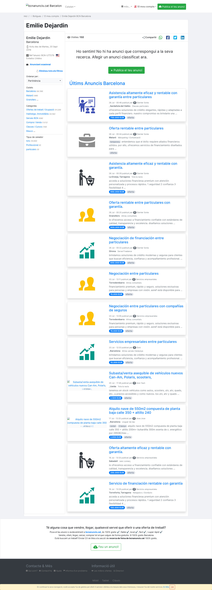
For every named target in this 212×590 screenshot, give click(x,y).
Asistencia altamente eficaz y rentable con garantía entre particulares (143, 95)
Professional (33, 145)
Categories (31, 106)
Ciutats (29, 87)
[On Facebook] (168, 37)
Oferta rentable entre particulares (136, 128)
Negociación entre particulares (133, 273)
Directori (119, 570)
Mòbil (95, 580)
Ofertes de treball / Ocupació (43, 109)
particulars (32, 149)
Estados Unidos (34, 58)
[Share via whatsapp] (160, 37)
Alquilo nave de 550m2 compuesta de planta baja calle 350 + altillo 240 (144, 411)
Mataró (32, 95)
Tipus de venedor (34, 137)
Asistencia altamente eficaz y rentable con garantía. (143, 166)
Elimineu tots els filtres (51, 71)
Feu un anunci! (108, 547)
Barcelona (34, 91)
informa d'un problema (76, 570)
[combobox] (44, 81)
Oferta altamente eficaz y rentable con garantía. (140, 450)
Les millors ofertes (102, 570)
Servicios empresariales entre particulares (143, 342)
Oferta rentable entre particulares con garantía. (139, 205)
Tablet (105, 580)
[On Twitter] (175, 37)
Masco (30, 131)
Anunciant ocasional (40, 64)
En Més (166, 587)
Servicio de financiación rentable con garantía (146, 483)
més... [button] (126, 6)
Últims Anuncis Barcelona (97, 83)
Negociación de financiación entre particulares (136, 240)
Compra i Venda (37, 122)
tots (31, 141)
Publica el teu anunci (126, 70)
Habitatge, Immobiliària (40, 114)
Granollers (32, 99)
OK (172, 587)
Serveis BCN (34, 118)
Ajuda (59, 570)
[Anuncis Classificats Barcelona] (44, 6)
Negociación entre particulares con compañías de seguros (146, 308)
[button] (145, 6)
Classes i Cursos (36, 126)
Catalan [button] (69, 6)
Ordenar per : (32, 76)
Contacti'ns (46, 570)
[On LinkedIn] (182, 37)
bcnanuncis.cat (93, 532)
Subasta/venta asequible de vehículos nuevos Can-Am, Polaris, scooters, (146, 375)
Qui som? (32, 570)
